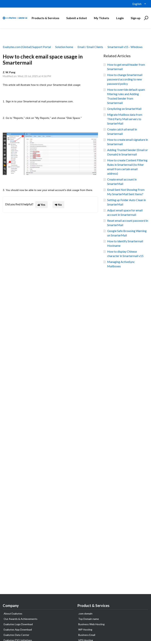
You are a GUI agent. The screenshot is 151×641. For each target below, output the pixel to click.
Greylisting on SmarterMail (124, 108)
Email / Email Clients (90, 47)
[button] (145, 18)
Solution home (64, 47)
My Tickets (101, 18)
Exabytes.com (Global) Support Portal (27, 47)
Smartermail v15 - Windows (125, 47)
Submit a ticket (76, 18)
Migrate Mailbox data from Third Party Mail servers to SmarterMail (124, 119)
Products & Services (45, 18)
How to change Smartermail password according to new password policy (124, 79)
